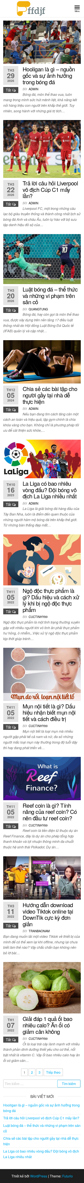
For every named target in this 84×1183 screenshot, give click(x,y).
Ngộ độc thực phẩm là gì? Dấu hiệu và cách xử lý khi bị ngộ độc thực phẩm (51, 599)
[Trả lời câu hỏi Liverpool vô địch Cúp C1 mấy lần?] (42, 148)
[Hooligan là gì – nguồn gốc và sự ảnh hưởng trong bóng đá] (42, 41)
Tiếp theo (53, 1072)
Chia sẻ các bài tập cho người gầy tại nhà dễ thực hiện (50, 395)
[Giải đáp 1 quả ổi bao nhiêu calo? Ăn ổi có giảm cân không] (42, 987)
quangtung (38, 309)
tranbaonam (39, 931)
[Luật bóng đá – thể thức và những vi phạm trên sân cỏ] (42, 258)
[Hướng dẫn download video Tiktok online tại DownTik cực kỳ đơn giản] (42, 877)
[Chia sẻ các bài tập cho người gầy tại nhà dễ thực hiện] (42, 361)
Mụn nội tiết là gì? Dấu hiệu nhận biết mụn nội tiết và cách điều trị (49, 712)
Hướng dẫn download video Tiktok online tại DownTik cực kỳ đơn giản (48, 914)
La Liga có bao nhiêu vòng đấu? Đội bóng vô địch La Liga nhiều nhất (49, 489)
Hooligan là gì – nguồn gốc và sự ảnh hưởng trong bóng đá (49, 75)
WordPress (38, 1176)
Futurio (67, 1176)
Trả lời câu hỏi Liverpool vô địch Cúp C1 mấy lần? (50, 189)
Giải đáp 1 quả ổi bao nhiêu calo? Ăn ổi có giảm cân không (47, 1025)
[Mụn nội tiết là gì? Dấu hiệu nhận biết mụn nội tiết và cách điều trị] (42, 673)
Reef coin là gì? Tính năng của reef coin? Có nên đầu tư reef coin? (50, 811)
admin (33, 89)
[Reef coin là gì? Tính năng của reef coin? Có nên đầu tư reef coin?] (42, 778)
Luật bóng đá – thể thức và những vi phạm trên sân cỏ (50, 295)
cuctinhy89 (38, 617)
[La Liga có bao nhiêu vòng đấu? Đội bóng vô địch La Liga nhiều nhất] (42, 458)
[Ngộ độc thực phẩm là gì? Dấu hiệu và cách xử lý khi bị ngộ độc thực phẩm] (42, 559)
